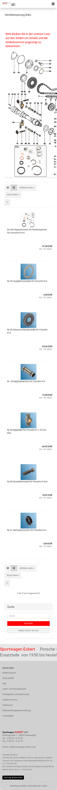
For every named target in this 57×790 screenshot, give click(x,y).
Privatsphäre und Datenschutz (15, 694)
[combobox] (26, 188)
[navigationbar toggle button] (53, 4)
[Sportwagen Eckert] (8, 4)
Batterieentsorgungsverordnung (16, 710)
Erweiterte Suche (28, 631)
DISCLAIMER (8, 678)
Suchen (28, 623)
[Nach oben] (48, 785)
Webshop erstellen (18, 786)
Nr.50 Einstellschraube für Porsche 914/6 (27, 481)
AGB (4, 683)
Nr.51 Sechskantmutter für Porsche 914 (26, 530)
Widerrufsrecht (9, 673)
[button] (8, 188)
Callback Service (9, 699)
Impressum (7, 705)
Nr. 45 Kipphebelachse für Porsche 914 (26, 381)
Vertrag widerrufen (13, 777)
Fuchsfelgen (8, 716)
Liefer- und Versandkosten (14, 689)
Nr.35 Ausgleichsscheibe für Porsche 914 (27, 281)
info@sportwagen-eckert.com (22, 747)
